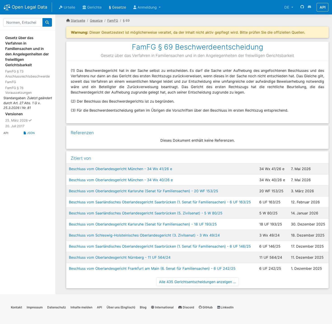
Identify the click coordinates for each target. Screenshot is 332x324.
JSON (30, 133)
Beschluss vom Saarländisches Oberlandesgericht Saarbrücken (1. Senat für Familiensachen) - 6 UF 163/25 (160, 202)
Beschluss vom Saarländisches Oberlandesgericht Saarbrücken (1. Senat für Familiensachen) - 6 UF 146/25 (160, 246)
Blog (143, 307)
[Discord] (309, 7)
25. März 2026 (27, 120)
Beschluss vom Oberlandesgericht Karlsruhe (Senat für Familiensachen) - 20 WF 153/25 (143, 191)
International (164, 307)
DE (287, 7)
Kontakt (16, 307)
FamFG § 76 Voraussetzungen (18, 90)
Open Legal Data (28, 7)
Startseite (78, 20)
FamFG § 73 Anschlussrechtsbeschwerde (27, 73)
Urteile (69, 7)
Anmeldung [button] (147, 7)
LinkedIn (227, 307)
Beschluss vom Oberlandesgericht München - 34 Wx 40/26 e (121, 180)
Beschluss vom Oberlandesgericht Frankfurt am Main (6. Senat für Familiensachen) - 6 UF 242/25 (152, 268)
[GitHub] (302, 7)
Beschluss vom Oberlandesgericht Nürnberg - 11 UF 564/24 (120, 257)
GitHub (207, 307)
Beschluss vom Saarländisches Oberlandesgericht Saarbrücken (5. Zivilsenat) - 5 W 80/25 (145, 213)
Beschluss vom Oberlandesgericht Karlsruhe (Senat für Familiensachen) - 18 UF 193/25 (143, 224)
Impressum (35, 307)
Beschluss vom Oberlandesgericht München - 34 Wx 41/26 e (120, 169)
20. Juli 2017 (14, 126)
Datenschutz (56, 307)
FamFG (10, 82)
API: (6, 133)
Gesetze (117, 7)
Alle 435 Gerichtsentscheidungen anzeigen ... (197, 281)
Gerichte (94, 7)
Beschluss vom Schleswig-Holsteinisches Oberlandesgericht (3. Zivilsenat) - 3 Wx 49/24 (144, 235)
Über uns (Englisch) (121, 307)
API (322, 7)
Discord (188, 307)
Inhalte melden (81, 307)
